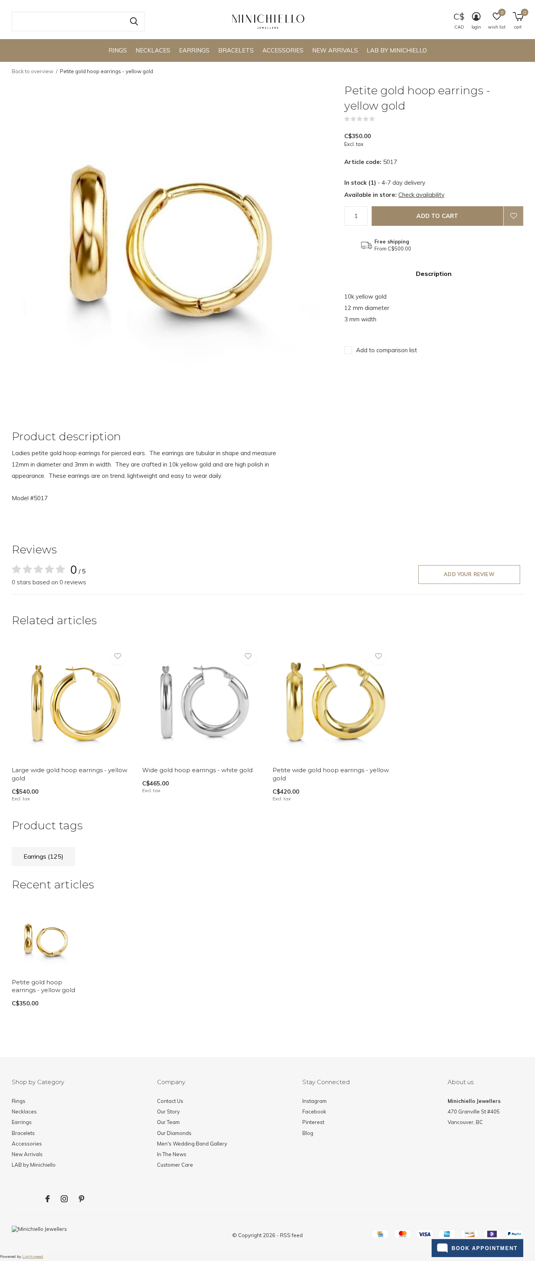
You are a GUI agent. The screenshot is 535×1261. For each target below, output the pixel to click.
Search (134, 21)
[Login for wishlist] (513, 216)
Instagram (314, 1101)
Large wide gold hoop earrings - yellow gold (69, 774)
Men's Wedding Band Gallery (192, 1143)
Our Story (168, 1111)
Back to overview (32, 71)
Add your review (469, 574)
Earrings (194, 50)
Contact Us (170, 1101)
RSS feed (291, 1235)
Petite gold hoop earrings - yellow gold (43, 986)
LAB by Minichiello (397, 50)
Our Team (168, 1122)
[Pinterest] (81, 1198)
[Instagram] (64, 1198)
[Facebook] (47, 1198)
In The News (171, 1154)
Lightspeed (32, 1256)
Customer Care (175, 1165)
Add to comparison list (386, 350)
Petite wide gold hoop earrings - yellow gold (331, 774)
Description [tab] (434, 273)
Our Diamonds (174, 1133)
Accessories (283, 50)
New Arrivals (335, 50)
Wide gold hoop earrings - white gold (197, 770)
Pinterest (313, 1122)
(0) (380, 119)
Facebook (314, 1111)
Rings (117, 50)
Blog (307, 1133)
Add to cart (437, 216)
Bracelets (236, 50)
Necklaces (153, 50)
